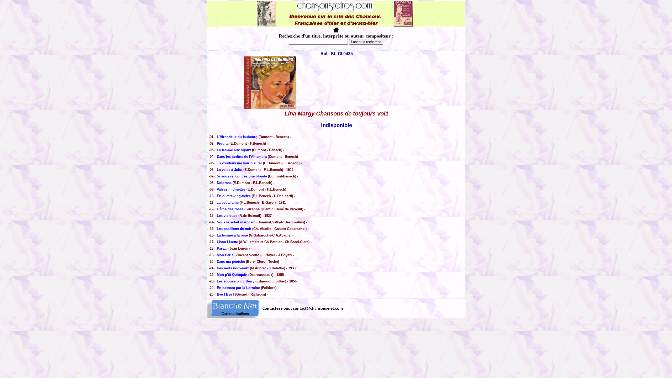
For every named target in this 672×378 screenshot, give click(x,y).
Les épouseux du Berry (236, 281)
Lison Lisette (227, 242)
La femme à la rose (232, 235)
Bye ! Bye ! (226, 294)
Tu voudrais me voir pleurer (239, 163)
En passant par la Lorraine (238, 288)
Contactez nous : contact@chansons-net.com (302, 309)
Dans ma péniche (231, 262)
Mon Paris (225, 255)
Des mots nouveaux (233, 268)
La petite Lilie (228, 202)
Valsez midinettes (231, 189)
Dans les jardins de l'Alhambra (242, 157)
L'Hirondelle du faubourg (237, 137)
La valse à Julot (229, 170)
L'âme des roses (230, 209)
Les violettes (227, 216)
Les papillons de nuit (234, 229)
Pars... (222, 248)
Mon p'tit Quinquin (232, 275)
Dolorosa (225, 183)
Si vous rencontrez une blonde (242, 176)
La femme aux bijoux (234, 150)
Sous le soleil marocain (236, 222)
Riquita (223, 143)
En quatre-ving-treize (234, 196)
